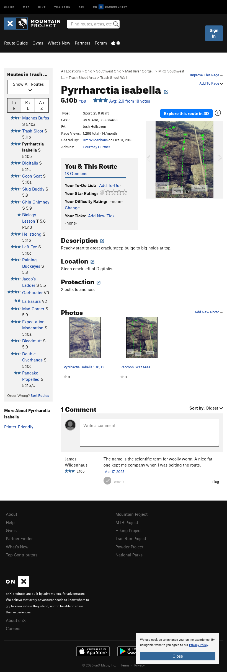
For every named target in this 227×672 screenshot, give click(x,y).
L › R (14, 105)
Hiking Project (128, 530)
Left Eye (29, 246)
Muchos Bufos (35, 117)
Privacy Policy (198, 645)
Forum (101, 42)
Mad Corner (33, 308)
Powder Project (129, 546)
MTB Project (126, 522)
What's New (59, 42)
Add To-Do (109, 185)
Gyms (37, 42)
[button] (151, 160)
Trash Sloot (32, 130)
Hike (42, 7)
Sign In (214, 33)
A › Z (41, 105)
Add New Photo (207, 312)
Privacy (139, 665)
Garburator (32, 292)
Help (10, 522)
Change (72, 207)
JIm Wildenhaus (95, 140)
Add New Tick (101, 215)
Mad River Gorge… (139, 71)
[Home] (35, 23)
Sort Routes (39, 395)
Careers (13, 628)
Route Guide (16, 42)
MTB (26, 7)
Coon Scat (32, 175)
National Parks (129, 554)
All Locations (71, 71)
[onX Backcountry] (110, 7)
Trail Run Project (130, 538)
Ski (82, 7)
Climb (9, 7)
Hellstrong (32, 233)
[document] (177, 648)
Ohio (88, 71)
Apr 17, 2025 (114, 471)
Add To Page (209, 83)
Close (177, 655)
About (11, 514)
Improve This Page (205, 75)
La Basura (31, 301)
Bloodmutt (32, 340)
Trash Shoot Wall (113, 77)
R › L (27, 105)
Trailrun (62, 7)
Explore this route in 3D (186, 113)
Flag (215, 482)
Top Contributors (21, 554)
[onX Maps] (17, 585)
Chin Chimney (35, 201)
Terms (125, 665)
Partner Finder (19, 538)
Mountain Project (131, 514)
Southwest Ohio (108, 71)
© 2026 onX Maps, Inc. (99, 665)
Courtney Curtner (96, 147)
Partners (82, 42)
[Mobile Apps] (115, 42)
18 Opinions (76, 173)
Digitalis (30, 162)
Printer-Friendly (18, 426)
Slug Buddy (33, 188)
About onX (16, 620)
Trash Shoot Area (82, 77)
